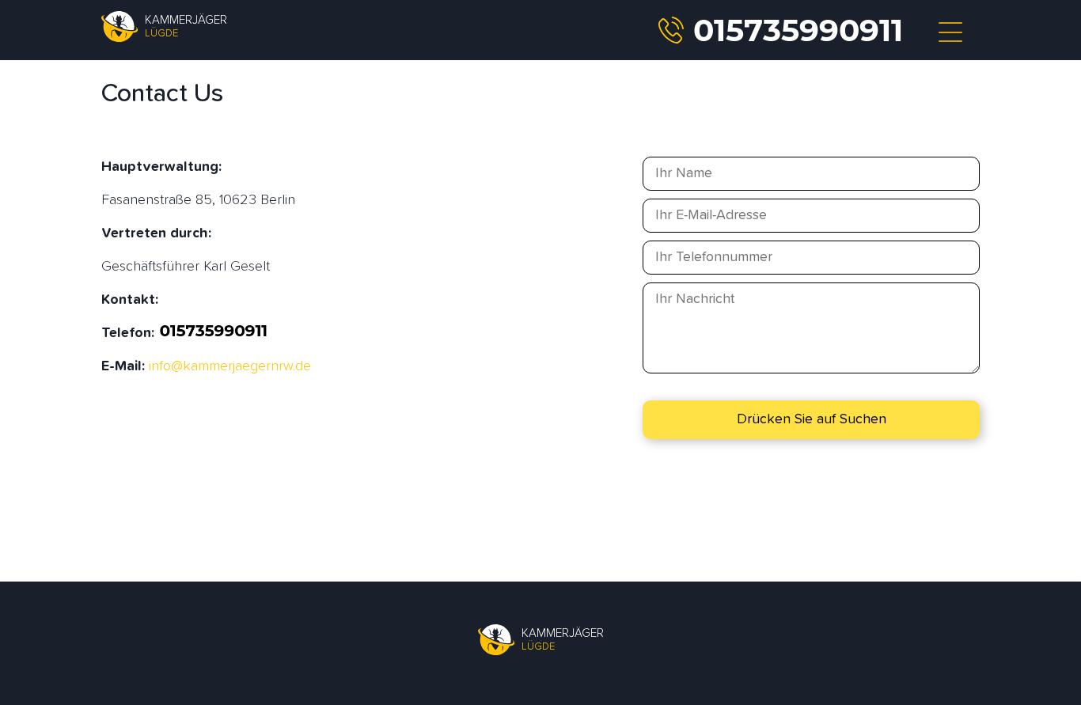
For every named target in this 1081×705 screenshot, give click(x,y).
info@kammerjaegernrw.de (230, 366)
